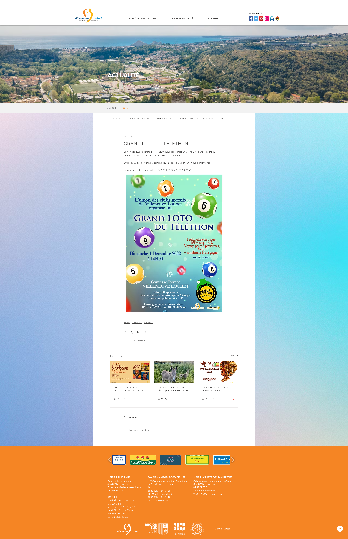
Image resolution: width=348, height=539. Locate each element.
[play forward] (233, 460)
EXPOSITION (208, 118)
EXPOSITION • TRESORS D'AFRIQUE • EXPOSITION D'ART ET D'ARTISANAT (130, 389)
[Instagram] (267, 18)
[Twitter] (256, 18)
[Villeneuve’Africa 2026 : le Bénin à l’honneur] (218, 372)
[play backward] (110, 460)
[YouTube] (261, 18)
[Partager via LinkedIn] (138, 332)
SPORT (127, 323)
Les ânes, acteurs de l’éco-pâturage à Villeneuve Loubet (173, 389)
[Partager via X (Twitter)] (131, 332)
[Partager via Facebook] (125, 332)
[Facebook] (251, 18)
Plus (221, 118)
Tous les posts (116, 118)
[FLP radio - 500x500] (277, 18)
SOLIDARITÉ (137, 323)
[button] (143, 18)
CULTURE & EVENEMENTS (139, 118)
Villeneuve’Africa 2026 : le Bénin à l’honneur (215, 389)
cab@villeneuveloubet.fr (128, 487)
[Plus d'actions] (222, 136)
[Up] (340, 529)
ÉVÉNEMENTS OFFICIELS (187, 118)
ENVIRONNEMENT (163, 118)
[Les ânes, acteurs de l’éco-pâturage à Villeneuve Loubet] (174, 372)
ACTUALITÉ (148, 323)
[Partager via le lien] (145, 332)
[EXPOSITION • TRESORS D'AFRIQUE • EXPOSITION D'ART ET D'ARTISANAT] (130, 372)
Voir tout (234, 356)
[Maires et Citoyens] (272, 18)
